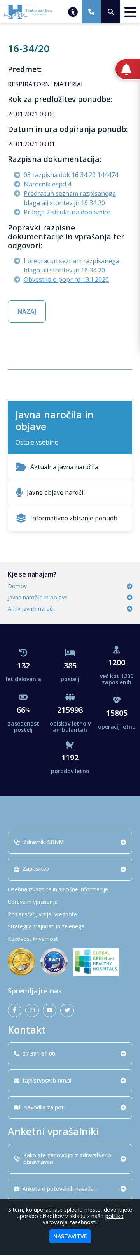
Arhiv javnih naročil (31, 608)
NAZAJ (27, 311)
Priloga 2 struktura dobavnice (67, 212)
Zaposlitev (36, 868)
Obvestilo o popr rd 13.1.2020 (66, 279)
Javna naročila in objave (38, 597)
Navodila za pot (43, 1107)
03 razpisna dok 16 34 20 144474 (71, 174)
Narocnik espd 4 (47, 184)
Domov (17, 586)
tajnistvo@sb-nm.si (47, 1080)
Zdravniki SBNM (43, 841)
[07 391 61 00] (91, 12)
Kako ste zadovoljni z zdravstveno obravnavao (67, 1158)
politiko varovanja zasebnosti (83, 1219)
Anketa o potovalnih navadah (60, 1188)
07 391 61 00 (39, 1053)
